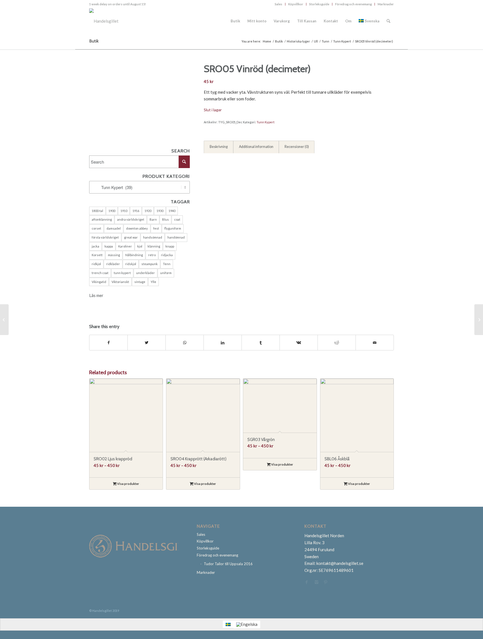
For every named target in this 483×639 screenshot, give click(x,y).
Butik (94, 41)
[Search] (388, 21)
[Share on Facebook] (108, 342)
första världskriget (105, 237)
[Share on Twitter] (146, 342)
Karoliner (125, 246)
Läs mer (96, 295)
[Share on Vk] (299, 342)
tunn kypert (122, 273)
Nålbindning (134, 255)
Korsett (97, 255)
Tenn (167, 264)
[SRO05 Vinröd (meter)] (478, 319)
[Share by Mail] (375, 342)
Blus (165, 219)
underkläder (145, 273)
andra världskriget (130, 219)
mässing (114, 255)
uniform (166, 273)
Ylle (153, 282)
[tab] (218, 147)
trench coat (100, 273)
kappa (109, 246)
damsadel (113, 228)
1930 (160, 211)
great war (131, 237)
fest (156, 228)
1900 (111, 211)
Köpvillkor (295, 4)
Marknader (386, 4)
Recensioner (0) (297, 147)
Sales (278, 4)
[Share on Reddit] (337, 342)
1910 (123, 211)
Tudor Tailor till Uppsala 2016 (228, 564)
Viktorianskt (120, 282)
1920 (148, 211)
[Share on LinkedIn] (223, 342)
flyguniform (172, 228)
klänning (154, 246)
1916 (135, 211)
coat (177, 219)
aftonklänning (102, 219)
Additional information (256, 147)
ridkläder (113, 264)
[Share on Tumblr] (261, 342)
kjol (139, 246)
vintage (139, 282)
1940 (172, 211)
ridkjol (96, 264)
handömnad (176, 237)
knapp (169, 246)
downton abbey (137, 228)
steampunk (149, 264)
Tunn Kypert (265, 122)
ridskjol (130, 264)
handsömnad (152, 237)
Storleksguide (319, 4)
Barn (153, 219)
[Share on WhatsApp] (184, 342)
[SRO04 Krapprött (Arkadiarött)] (4, 319)
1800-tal (97, 211)
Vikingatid (99, 282)
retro (152, 255)
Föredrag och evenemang (353, 4)
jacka (95, 246)
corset (96, 228)
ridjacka (167, 255)
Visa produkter (128, 483)
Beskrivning (219, 147)
